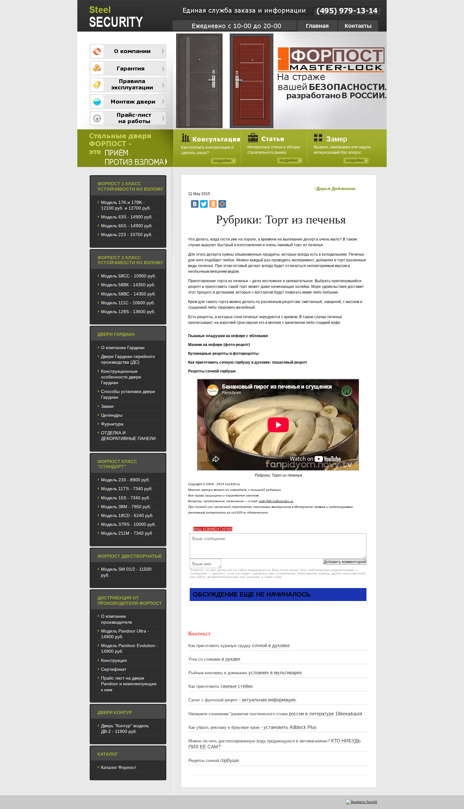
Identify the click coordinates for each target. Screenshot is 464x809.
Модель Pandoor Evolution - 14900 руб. (129, 648)
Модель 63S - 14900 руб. (127, 216)
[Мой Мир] (222, 204)
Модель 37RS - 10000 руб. (128, 524)
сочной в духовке (271, 645)
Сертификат (113, 669)
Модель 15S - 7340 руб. (125, 497)
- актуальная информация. (268, 699)
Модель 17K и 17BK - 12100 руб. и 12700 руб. (126, 205)
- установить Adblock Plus (289, 727)
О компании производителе (116, 619)
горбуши (229, 760)
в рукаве (231, 659)
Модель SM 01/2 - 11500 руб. (126, 572)
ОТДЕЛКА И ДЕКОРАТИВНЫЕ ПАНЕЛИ (128, 435)
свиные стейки (237, 686)
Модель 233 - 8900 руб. (125, 479)
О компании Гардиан (123, 347)
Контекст (199, 633)
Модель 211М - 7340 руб (126, 533)
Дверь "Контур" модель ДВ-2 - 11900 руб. (125, 728)
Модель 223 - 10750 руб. (126, 234)
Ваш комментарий (212, 529)
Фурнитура (112, 423)
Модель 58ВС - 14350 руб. (128, 293)
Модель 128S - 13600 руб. (128, 311)
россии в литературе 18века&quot (325, 713)
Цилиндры (111, 415)
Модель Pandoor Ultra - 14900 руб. (125, 633)
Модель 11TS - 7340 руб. (127, 488)
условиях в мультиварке (275, 672)
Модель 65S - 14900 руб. (127, 225)
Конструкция (114, 660)
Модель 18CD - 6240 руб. (127, 515)
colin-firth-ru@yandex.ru (276, 501)
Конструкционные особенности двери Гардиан (121, 377)
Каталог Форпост (118, 767)
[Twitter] (204, 204)
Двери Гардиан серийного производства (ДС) (128, 359)
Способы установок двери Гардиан (128, 394)
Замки (107, 406)
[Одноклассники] (213, 204)
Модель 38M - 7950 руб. (126, 506)
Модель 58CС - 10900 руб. (128, 275)
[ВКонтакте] (195, 204)
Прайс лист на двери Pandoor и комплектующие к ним (129, 683)
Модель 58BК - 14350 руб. (128, 284)
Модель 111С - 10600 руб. (128, 302)
